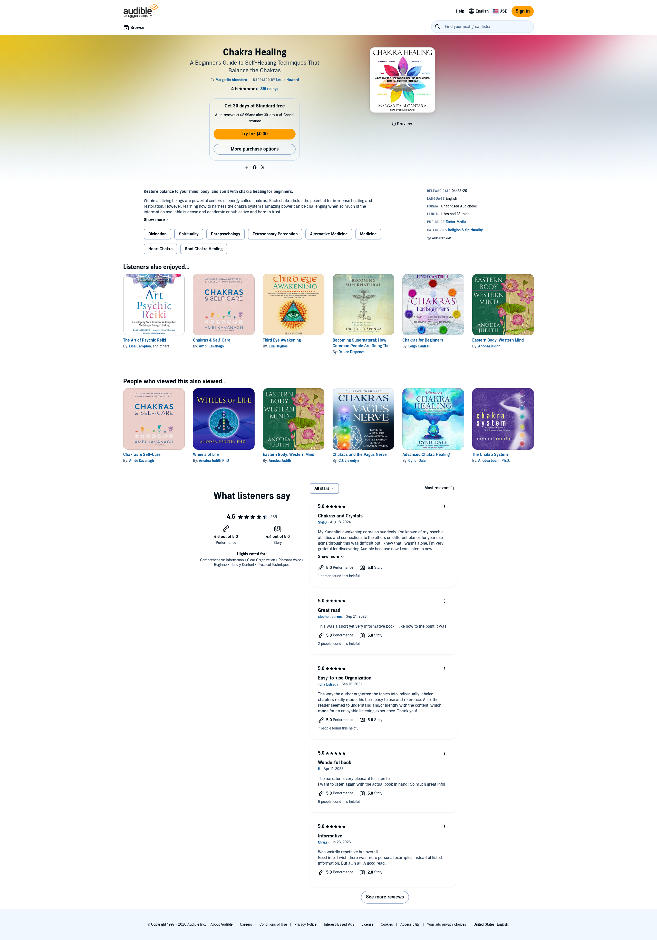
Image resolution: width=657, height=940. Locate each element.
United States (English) (491, 924)
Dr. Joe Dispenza (351, 352)
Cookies (387, 924)
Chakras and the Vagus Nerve (360, 454)
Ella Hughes (278, 346)
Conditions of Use (273, 924)
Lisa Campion (140, 346)
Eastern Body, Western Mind (498, 340)
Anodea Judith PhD (214, 460)
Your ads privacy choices (446, 924)
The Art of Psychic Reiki (144, 340)
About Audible (221, 924)
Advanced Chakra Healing (426, 454)
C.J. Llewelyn (349, 460)
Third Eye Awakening (282, 340)
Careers (246, 924)
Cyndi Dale (417, 460)
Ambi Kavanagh (211, 346)
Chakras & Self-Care (211, 340)
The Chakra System (490, 454)
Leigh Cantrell (419, 346)
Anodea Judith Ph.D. (494, 460)
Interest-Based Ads (339, 924)
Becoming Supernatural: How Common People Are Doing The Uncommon (361, 346)
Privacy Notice (305, 924)
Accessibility (410, 924)
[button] (246, 167)
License (367, 924)
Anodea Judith (489, 346)
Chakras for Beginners (422, 340)
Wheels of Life (206, 454)
